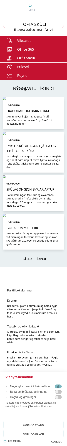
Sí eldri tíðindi (34, 259)
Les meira (14, 441)
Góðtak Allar (33, 433)
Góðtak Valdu (33, 424)
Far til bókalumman (20, 290)
